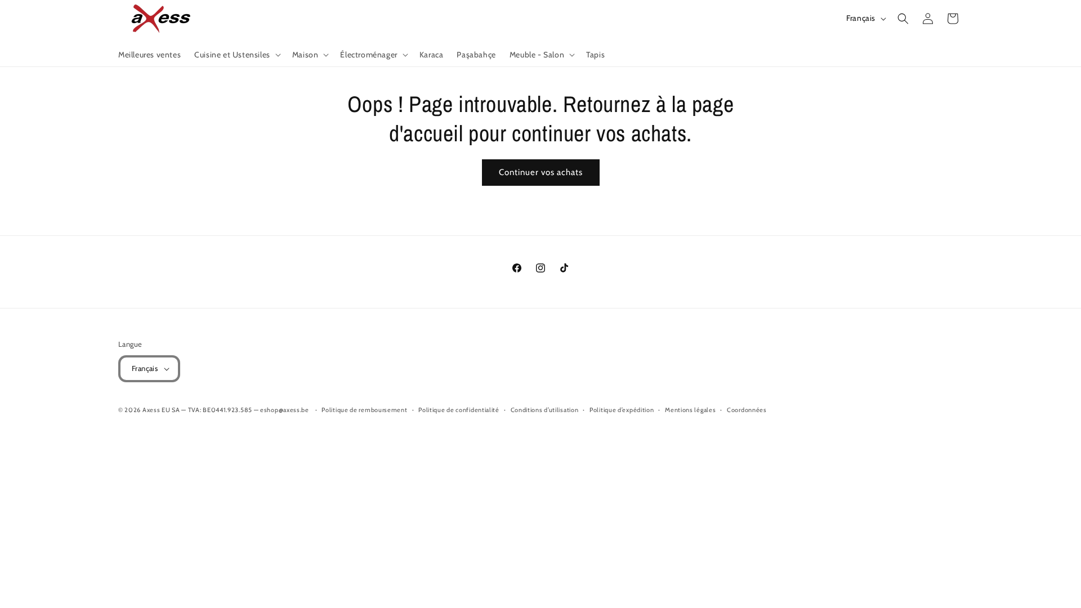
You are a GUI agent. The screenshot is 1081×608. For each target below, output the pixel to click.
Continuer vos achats (541, 172)
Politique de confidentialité (458, 410)
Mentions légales (690, 410)
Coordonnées (747, 410)
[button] (236, 54)
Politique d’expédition (621, 410)
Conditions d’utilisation (545, 410)
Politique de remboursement (364, 410)
